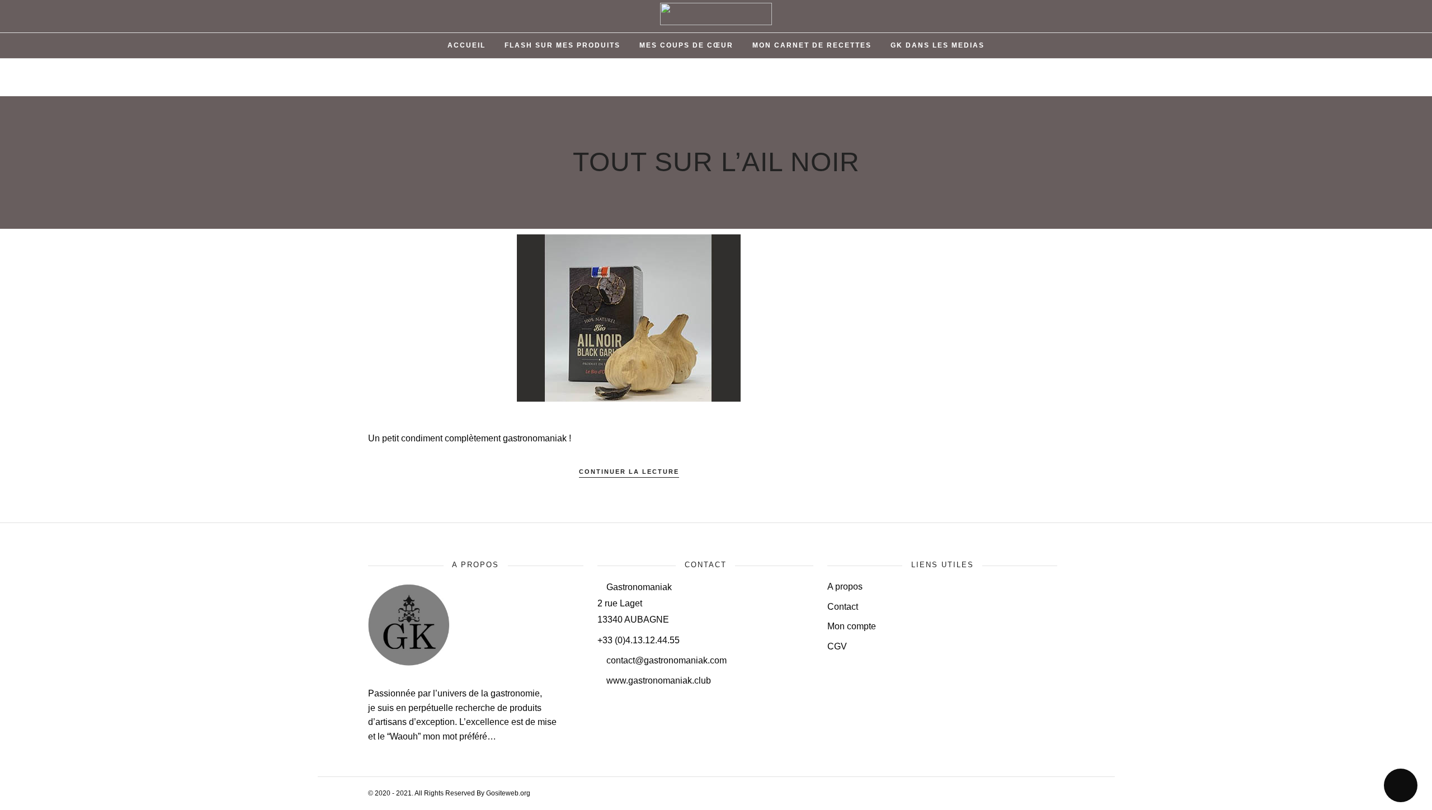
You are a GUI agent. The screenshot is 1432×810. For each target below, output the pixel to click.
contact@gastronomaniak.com (665, 660)
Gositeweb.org (508, 793)
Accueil (466, 45)
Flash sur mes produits (562, 45)
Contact (842, 606)
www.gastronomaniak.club (657, 680)
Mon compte (851, 626)
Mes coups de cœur (686, 45)
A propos (845, 586)
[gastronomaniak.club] (410, 665)
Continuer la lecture (629, 471)
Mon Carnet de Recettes (812, 45)
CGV (837, 646)
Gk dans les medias (937, 45)
